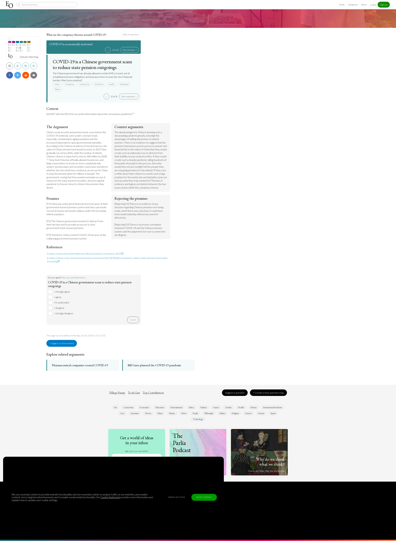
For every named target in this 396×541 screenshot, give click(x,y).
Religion (235, 413)
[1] (133, 113)
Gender (228, 407)
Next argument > (129, 96)
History (253, 407)
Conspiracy (69, 84)
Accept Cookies (204, 497)
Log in (373, 4)
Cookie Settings (176, 497)
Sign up (383, 4)
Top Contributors (153, 392)
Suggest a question (235, 392)
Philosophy (208, 413)
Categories (353, 4)
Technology (198, 419)
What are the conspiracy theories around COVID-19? (76, 34)
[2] (47, 159)
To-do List (134, 392)
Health (111, 84)
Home (342, 4)
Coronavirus (85, 84)
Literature (135, 413)
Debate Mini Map (29, 57)
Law (122, 413)
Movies (148, 413)
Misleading (124, 84)
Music (160, 413)
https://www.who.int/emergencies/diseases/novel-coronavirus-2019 (85, 253)
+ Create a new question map (268, 392)
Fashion (203, 407)
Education (159, 407)
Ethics (191, 407)
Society (261, 413)
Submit (133, 319)
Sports (273, 413)
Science (248, 413)
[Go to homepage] (9, 4)
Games (216, 407)
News (183, 413)
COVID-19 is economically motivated (71, 44)
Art (115, 407)
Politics (57, 89)
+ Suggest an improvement (61, 343)
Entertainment (176, 407)
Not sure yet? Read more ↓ (74, 277)
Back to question (131, 34)
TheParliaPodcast (182, 443)
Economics (99, 84)
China (57, 84)
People (195, 413)
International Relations (272, 407)
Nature (172, 413)
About (364, 4)
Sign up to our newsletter (136, 451)
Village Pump (117, 392)
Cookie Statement (110, 497)
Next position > (130, 50)
